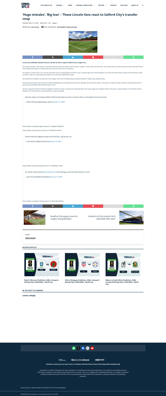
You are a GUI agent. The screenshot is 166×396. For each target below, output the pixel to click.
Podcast (113, 5)
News (70, 5)
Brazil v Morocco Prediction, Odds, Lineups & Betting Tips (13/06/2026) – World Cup (41, 281)
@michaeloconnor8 (50, 172)
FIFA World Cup (46, 5)
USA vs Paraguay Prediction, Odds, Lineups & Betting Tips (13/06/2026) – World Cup (82, 281)
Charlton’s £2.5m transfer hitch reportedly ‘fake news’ (101, 217)
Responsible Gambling (109, 364)
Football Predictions (84, 5)
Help (118, 364)
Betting (101, 5)
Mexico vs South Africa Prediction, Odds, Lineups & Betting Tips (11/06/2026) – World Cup (122, 282)
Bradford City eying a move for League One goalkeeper (64, 217)
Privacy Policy (96, 364)
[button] (142, 5)
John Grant (30, 238)
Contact (56, 364)
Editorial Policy (87, 364)
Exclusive (124, 5)
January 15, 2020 (59, 102)
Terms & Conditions (75, 364)
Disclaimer (49, 364)
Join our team (63, 364)
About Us (134, 5)
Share (54, 23)
